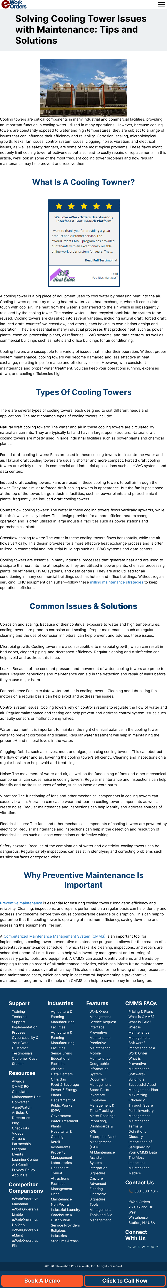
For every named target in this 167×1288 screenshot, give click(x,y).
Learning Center (25, 1159)
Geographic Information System (99, 1068)
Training (18, 1011)
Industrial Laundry (65, 1209)
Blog (15, 1123)
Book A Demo (42, 1280)
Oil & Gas (58, 1079)
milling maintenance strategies (116, 582)
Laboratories (61, 1162)
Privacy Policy (23, 1170)
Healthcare (60, 1168)
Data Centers (62, 1074)
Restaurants (60, 1147)
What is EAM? (140, 1022)
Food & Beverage (65, 1084)
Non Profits (60, 1204)
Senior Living (61, 1053)
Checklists (20, 1128)
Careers (18, 1138)
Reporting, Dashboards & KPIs (101, 1126)
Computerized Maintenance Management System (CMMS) (54, 936)
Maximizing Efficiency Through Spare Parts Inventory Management (141, 1105)
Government (61, 1116)
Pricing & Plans (141, 1011)
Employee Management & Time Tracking (102, 1105)
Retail (55, 1142)
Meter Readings (102, 1116)
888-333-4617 (143, 1191)
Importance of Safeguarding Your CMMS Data (143, 1147)
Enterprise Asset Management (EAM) (103, 1141)
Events (17, 1154)
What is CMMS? (141, 1016)
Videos (17, 1133)
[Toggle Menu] (161, 4)
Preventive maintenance (21, 903)
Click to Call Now (124, 1280)
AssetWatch (21, 1107)
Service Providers (65, 1225)
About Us (19, 1175)
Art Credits (21, 1164)
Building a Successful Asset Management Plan (143, 1084)
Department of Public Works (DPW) (63, 1105)
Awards (18, 1081)
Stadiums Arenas (64, 1241)
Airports (58, 1069)
